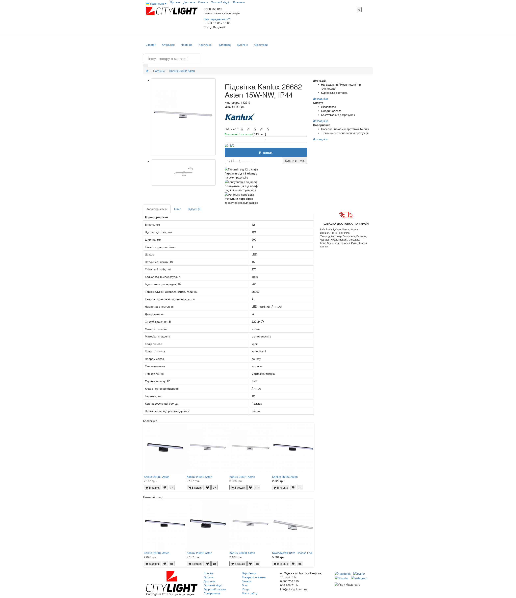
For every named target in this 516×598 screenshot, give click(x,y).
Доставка (189, 2)
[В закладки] (165, 487)
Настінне (186, 45)
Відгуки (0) (195, 209)
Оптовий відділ (220, 2)
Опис (177, 209)
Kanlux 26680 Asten (199, 477)
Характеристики (156, 209)
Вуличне (242, 45)
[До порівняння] (172, 487)
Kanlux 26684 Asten (285, 477)
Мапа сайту (249, 593)
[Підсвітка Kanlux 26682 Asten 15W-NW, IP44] (183, 116)
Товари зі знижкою (254, 577)
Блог (245, 585)
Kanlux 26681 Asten (242, 477)
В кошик (266, 152)
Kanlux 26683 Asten (157, 477)
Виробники (249, 573)
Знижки (246, 581)
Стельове (168, 45)
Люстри (151, 45)
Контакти (239, 2)
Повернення (212, 593)
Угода (245, 589)
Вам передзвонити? (217, 19)
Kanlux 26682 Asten (182, 71)
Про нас (175, 2)
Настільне (205, 45)
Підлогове (224, 45)
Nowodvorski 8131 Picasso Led (292, 553)
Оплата (203, 2)
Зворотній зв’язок (215, 589)
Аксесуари (261, 45)
